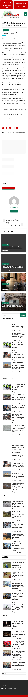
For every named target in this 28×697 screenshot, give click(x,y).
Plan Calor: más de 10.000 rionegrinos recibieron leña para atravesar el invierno (18, 355)
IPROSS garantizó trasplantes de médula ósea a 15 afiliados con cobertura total (18, 335)
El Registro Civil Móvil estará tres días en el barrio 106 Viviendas (18, 407)
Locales (12, 22)
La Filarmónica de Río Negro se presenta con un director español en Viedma (18, 634)
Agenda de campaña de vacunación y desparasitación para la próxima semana (12, 247)
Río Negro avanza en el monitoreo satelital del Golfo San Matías (18, 326)
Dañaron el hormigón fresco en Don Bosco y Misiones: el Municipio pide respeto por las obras (18, 428)
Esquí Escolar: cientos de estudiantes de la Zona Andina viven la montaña (18, 345)
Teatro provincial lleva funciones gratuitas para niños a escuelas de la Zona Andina (18, 665)
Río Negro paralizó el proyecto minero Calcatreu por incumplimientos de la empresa (18, 486)
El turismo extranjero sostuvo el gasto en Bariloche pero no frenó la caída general (18, 504)
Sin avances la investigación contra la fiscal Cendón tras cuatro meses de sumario (12, 286)
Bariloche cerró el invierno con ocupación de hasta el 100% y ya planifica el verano (18, 547)
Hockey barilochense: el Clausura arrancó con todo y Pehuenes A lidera (18, 574)
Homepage (5, 22)
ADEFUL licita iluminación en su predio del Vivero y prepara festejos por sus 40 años (18, 585)
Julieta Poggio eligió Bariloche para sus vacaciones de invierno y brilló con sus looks (18, 526)
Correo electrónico (6, 163)
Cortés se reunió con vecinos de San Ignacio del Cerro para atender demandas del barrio (18, 397)
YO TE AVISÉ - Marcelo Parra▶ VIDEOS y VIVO (21, 5)
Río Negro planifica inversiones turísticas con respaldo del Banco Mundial (18, 536)
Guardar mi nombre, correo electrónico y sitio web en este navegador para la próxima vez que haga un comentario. (14, 181)
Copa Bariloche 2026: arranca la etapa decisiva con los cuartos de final (18, 565)
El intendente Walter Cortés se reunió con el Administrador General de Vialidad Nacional (12, 267)
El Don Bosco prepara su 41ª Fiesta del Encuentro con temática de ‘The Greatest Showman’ (18, 654)
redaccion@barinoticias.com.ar (11, 685)
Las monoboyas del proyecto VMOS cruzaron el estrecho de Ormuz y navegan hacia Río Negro (18, 365)
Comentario (5, 137)
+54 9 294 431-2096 (11, 688)
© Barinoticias (7, 38)
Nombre (4, 156)
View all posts (14, 211)
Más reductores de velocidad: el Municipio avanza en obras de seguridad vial (18, 417)
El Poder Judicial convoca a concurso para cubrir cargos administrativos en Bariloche (12, 306)
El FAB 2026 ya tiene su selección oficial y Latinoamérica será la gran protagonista (18, 644)
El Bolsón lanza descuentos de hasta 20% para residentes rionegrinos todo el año (18, 514)
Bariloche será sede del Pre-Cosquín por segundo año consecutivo (17, 624)
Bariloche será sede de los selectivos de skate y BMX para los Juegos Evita (18, 607)
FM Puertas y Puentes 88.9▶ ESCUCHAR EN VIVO (6, 4)
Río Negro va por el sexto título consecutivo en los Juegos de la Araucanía (17, 596)
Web (3, 170)
